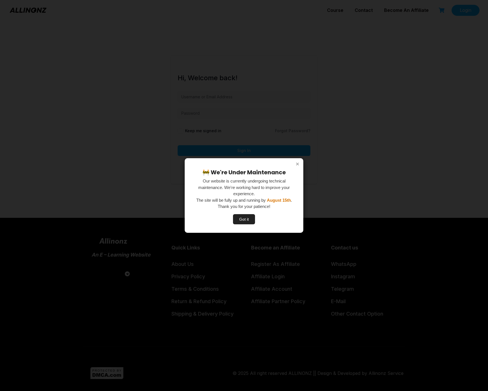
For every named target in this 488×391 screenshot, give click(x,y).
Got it (244, 219)
